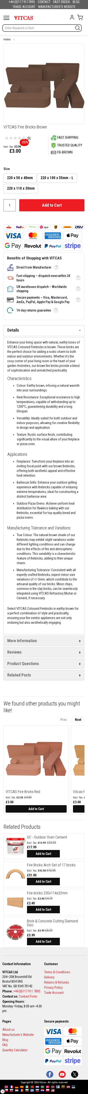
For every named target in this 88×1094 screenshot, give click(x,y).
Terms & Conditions (57, 972)
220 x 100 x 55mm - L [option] (57, 178)
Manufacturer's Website (18, 1035)
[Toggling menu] (6, 18)
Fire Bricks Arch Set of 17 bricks (51, 865)
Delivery (49, 977)
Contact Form (28, 996)
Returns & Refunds (56, 982)
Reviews (14, 652)
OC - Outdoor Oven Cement (47, 837)
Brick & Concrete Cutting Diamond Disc (52, 923)
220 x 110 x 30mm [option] (21, 188)
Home (7, 39)
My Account (72, 17)
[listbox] (44, 184)
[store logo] (23, 18)
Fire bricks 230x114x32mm (47, 893)
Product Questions (23, 663)
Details (13, 330)
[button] (56, 267)
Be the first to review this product (29, 138)
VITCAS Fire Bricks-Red (23, 792)
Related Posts (19, 675)
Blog (5, 1040)
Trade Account (54, 993)
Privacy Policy (53, 987)
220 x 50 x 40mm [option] (20, 178)
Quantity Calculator (14, 1050)
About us (8, 1029)
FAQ (5, 1045)
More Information (22, 640)
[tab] (44, 330)
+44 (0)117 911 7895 (26, 991)
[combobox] (42, 28)
